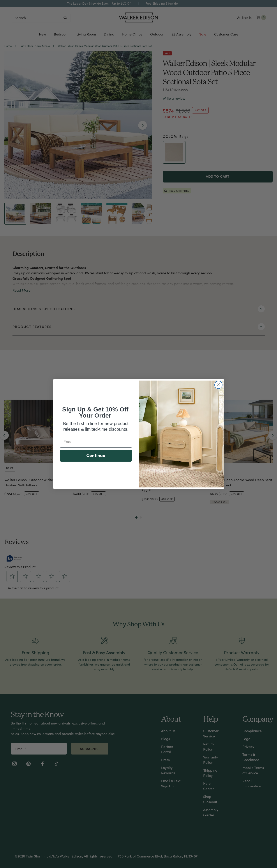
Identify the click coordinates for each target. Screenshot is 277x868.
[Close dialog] (218, 385)
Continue (95, 455)
